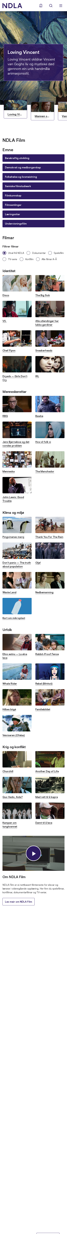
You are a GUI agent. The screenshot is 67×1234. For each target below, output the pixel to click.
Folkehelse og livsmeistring (21, 176)
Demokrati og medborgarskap (23, 167)
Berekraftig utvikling (17, 158)
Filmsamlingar (13, 204)
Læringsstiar (12, 214)
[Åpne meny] (61, 5)
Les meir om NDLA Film (18, 901)
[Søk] (51, 5)
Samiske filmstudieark (18, 186)
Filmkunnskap (13, 195)
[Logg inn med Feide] (41, 5)
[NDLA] (12, 5)
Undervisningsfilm (16, 223)
